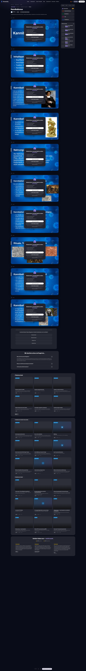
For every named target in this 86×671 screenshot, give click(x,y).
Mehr (16, 414)
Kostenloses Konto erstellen (47, 668)
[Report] (73, 5)
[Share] (70, 5)
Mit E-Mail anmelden (35, 37)
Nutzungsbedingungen (39, 39)
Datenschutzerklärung (34, 71)
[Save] (66, 5)
